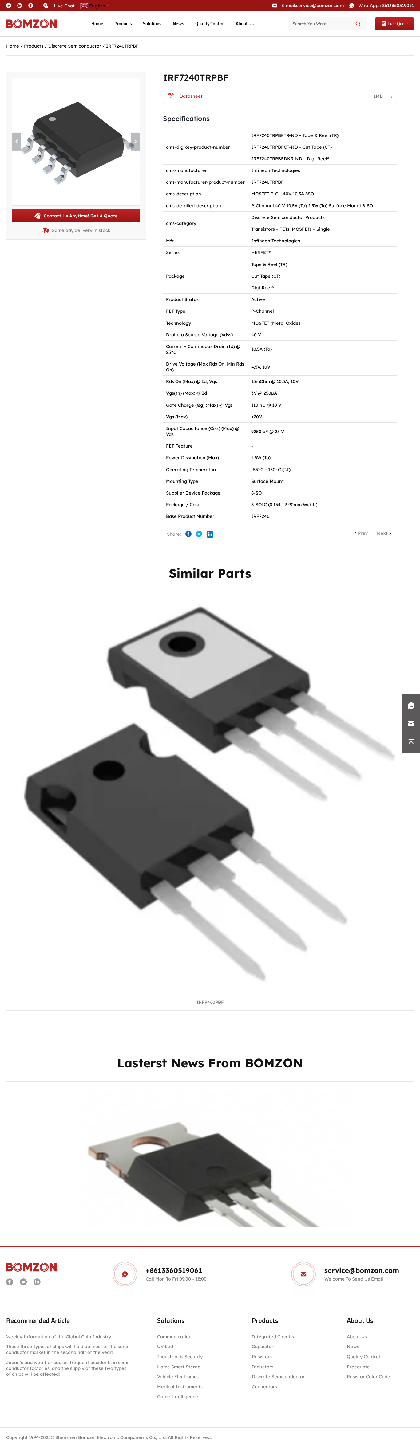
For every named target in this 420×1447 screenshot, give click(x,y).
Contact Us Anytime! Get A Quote (81, 216)
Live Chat (64, 6)
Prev (363, 533)
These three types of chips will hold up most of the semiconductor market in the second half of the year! (67, 1349)
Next (382, 533)
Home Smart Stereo (179, 1367)
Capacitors (263, 1346)
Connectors (264, 1387)
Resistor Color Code (368, 1376)
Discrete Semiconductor (74, 46)
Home (97, 23)
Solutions (152, 23)
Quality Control (209, 23)
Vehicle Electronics (178, 1376)
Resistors (262, 1356)
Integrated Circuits (273, 1336)
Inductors (262, 1367)
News (178, 23)
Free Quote (398, 24)
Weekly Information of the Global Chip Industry (58, 1336)
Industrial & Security (180, 1356)
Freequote (358, 1367)
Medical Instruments (180, 1387)
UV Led (165, 1346)
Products (123, 23)
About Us (245, 23)
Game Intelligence (177, 1396)
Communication (174, 1336)
